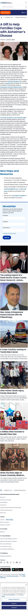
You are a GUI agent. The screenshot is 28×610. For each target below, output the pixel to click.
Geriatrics (8, 83)
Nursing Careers (4, 522)
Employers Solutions (5, 556)
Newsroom (3, 512)
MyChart (9, 576)
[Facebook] (1, 562)
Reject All (14, 603)
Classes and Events (5, 499)
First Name (5, 215)
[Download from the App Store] (5, 569)
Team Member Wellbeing (7, 549)
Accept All (14, 607)
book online (15, 576)
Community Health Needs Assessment (10, 507)
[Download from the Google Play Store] (17, 569)
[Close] (26, 585)
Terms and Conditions (9, 594)
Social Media (3, 502)
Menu (23, 12)
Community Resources (6, 510)
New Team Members (5, 544)
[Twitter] (14, 562)
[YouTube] (17, 562)
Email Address (6, 227)
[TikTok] (20, 562)
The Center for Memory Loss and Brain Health (13, 117)
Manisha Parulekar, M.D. (15, 81)
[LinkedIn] (7, 562)
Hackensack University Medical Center (11, 87)
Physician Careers (5, 524)
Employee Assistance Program (8, 541)
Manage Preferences (14, 599)
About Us (2, 497)
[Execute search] (26, 6)
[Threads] (10, 562)
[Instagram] (4, 562)
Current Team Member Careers (8, 538)
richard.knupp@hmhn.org (11, 189)
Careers (2, 519)
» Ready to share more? (9, 233)
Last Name (5, 221)
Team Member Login (5, 546)
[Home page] (1, 17)
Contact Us (3, 505)
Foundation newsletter (19, 195)
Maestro (2, 531)
